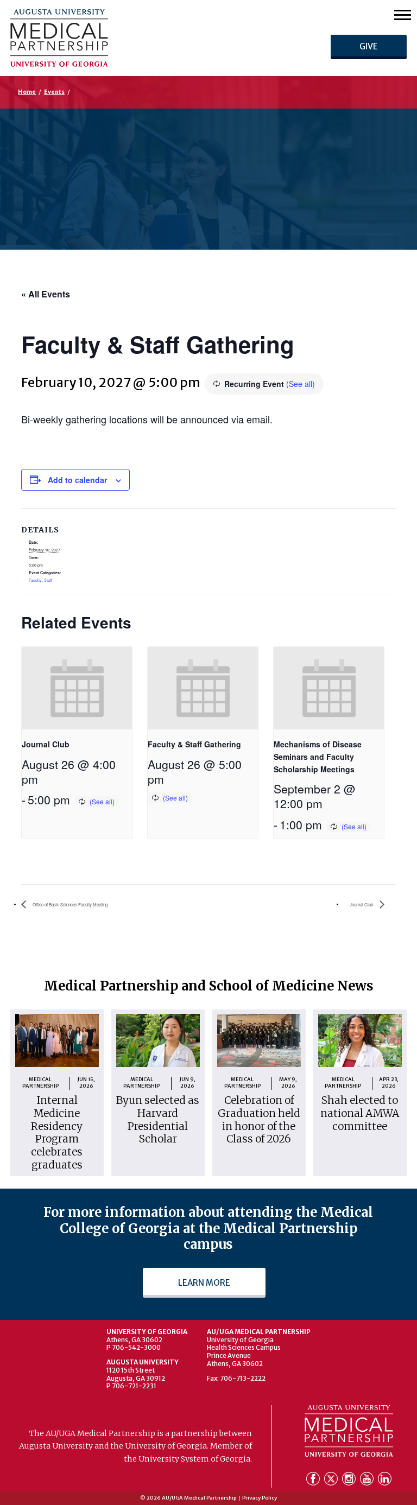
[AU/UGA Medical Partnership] (118, 37)
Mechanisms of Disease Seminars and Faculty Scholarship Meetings (318, 756)
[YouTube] (368, 1481)
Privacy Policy (259, 1498)
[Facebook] (314, 1481)
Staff (48, 580)
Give (368, 46)
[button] (402, 14)
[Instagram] (350, 1481)
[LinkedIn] (385, 1481)
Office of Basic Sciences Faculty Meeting (69, 904)
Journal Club (46, 744)
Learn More (204, 1283)
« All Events (45, 294)
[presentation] (77, 688)
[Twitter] (332, 1481)
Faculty (35, 580)
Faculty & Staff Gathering (194, 744)
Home (27, 92)
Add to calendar (77, 479)
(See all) (300, 383)
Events (54, 92)
